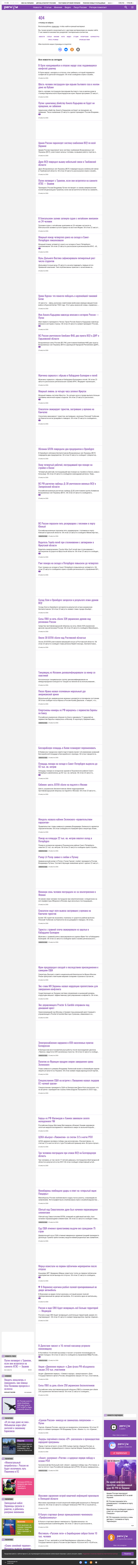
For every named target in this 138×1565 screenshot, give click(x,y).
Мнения (58, 7)
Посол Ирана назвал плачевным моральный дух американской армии (62, 692)
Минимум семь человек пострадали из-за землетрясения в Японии (67, 893)
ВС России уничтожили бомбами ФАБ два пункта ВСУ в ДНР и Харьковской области (24, 1405)
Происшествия (84, 39)
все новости (8, 1370)
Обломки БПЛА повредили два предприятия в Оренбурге (24, 1485)
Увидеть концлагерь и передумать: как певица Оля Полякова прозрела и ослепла (17, 1384)
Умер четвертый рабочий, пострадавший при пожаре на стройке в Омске (65, 466)
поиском (55, 26)
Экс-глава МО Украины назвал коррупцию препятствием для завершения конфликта (68, 987)
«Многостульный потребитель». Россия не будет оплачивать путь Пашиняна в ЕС (16, 1467)
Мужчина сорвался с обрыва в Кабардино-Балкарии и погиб (67, 375)
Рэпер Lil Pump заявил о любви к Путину (58, 857)
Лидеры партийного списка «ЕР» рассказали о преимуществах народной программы (69, 1440)
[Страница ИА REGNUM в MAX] (60, 49)
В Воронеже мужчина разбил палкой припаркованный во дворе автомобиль (67, 1288)
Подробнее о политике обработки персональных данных (100, 1554)
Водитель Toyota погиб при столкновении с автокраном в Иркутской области (66, 543)
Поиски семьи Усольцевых (94, 3)
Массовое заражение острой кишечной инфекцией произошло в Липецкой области (68, 1497)
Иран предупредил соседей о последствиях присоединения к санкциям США (68, 968)
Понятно (127, 1554)
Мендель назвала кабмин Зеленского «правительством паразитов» (65, 820)
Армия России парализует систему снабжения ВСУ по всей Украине (67, 144)
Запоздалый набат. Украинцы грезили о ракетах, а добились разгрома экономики (14, 1507)
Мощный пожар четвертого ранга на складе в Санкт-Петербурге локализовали (63, 238)
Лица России (80, 7)
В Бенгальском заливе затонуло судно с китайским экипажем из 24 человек (68, 219)
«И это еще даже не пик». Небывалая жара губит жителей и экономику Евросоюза (17, 1426)
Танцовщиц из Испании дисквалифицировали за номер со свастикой (66, 673)
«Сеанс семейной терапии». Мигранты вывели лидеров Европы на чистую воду (17, 1548)
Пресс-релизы (53, 39)
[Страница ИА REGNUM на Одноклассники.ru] (72, 49)
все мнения (27, 1392)
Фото (63, 36)
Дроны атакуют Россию (46, 3)
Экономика (21, 1521)
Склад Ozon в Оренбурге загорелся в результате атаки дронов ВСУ (68, 601)
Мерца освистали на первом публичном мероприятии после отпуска (67, 1267)
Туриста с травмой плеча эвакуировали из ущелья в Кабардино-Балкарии (63, 930)
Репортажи (84, 36)
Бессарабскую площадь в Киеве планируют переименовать (67, 748)
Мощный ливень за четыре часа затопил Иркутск (62, 391)
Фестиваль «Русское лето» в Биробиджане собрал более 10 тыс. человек (67, 1534)
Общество (20, 1440)
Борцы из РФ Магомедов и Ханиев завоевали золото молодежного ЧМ (63, 1119)
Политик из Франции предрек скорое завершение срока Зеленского (65, 1062)
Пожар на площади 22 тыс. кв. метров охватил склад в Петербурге (65, 839)
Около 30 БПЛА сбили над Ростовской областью (62, 637)
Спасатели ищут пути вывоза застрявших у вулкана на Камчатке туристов (64, 912)
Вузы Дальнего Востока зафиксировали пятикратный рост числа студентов (66, 259)
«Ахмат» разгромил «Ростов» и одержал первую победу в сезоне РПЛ (66, 1459)
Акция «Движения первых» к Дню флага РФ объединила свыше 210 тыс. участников (66, 1367)
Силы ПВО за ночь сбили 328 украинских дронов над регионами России (64, 620)
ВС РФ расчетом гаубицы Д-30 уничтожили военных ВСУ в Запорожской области (67, 485)
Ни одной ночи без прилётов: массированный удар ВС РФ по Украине (119, 1484)
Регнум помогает (98, 7)
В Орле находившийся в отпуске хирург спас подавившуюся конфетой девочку (67, 66)
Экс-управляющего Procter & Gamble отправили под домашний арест (63, 1006)
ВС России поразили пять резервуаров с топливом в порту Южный (66, 524)
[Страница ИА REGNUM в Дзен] (78, 49)
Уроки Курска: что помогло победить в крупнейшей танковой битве (67, 297)
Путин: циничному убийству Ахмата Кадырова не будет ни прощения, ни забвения (66, 104)
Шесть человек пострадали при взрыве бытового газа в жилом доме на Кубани (68, 85)
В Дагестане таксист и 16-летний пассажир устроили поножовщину (64, 1347)
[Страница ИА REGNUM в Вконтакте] (66, 49)
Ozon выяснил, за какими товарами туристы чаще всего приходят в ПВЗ (24, 1529)
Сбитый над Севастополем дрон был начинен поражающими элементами (68, 1210)
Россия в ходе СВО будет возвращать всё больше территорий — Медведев (68, 1309)
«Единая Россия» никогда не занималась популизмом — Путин (66, 1421)
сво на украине (113, 1461)
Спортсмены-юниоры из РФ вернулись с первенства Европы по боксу (67, 711)
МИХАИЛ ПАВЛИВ (9, 1392)
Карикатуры (95, 36)
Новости (37, 7)
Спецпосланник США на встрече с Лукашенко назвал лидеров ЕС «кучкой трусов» (68, 1081)
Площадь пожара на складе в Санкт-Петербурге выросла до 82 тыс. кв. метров (67, 765)
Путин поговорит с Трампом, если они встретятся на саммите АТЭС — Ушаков (17, 1363)
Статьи (47, 7)
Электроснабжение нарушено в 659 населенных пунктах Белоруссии (65, 1044)
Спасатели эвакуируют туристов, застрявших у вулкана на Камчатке (24, 1447)
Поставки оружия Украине (69, 3)
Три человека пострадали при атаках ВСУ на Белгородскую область (67, 1154)
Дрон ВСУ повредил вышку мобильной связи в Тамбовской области (67, 163)
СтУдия (75, 36)
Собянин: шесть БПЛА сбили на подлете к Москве (62, 784)
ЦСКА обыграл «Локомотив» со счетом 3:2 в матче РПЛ (65, 1137)
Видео (68, 7)
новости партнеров (115, 1415)
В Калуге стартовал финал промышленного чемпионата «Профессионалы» (65, 1515)
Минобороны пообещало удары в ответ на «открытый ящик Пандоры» (67, 1192)
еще (132, 1525)
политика (9, 1418)
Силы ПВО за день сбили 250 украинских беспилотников (66, 1385)
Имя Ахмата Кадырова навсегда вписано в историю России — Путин (68, 316)
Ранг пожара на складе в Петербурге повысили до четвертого (68, 563)
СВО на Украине (27, 3)
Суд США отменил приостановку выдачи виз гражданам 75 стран (66, 1229)
